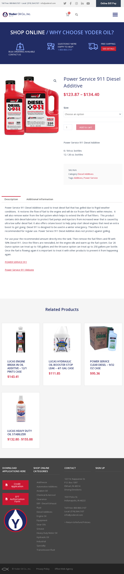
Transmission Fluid (46, 549)
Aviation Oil (42, 490)
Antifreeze (42, 482)
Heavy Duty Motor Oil (47, 532)
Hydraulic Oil (43, 537)
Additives (78, 177)
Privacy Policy (43, 568)
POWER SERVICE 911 (16, 262)
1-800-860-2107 (65, 49)
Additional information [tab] (39, 199)
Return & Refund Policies (78, 522)
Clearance (42, 499)
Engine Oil (41, 516)
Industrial (41, 541)
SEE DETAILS (108, 48)
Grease (40, 528)
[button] (76, 14)
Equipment (42, 520)
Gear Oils (41, 524)
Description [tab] (11, 199)
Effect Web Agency (64, 568)
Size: (66, 107)
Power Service (91, 177)
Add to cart (85, 127)
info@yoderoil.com (48, 3)
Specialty (41, 545)
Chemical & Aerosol (46, 495)
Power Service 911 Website (19, 269)
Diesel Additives (85, 174)
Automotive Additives (47, 486)
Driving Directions (73, 489)
